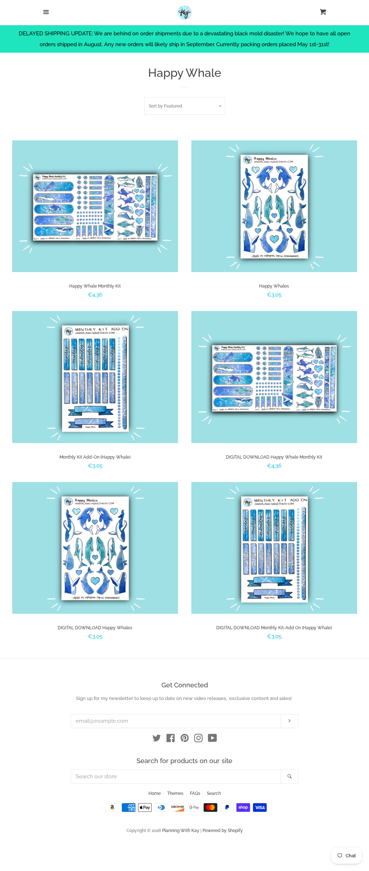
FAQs (195, 793)
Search (214, 793)
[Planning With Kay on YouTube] (212, 739)
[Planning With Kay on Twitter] (156, 739)
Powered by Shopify (223, 830)
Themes (175, 793)
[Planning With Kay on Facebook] (170, 739)
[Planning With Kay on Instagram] (198, 739)
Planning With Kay (180, 830)
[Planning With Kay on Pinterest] (184, 739)
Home (154, 793)
